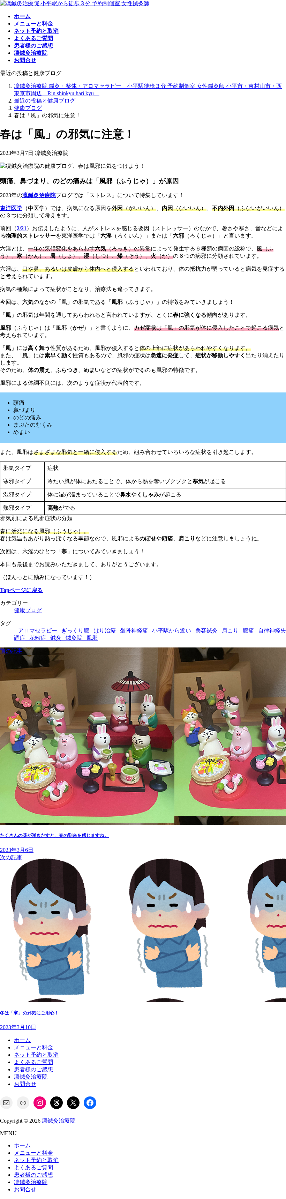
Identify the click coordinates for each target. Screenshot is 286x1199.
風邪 (92, 638)
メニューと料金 (33, 1047)
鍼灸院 (74, 638)
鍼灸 (55, 638)
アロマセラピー (37, 631)
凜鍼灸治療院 (39, 195)
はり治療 (104, 631)
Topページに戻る (21, 590)
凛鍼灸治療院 (30, 1077)
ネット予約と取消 (36, 1055)
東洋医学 (11, 208)
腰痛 (248, 631)
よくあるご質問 (33, 1062)
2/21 (22, 228)
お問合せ (25, 1084)
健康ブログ (28, 610)
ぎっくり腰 (75, 631)
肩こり (230, 631)
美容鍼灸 (206, 631)
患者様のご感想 (33, 1069)
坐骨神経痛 (134, 631)
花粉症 (37, 638)
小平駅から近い (171, 631)
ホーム (22, 1040)
